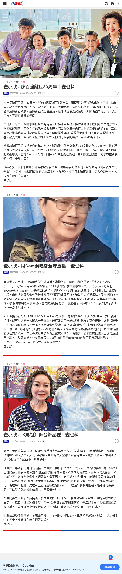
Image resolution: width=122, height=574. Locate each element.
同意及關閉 (109, 567)
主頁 (8, 82)
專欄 (15, 82)
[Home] (16, 3)
